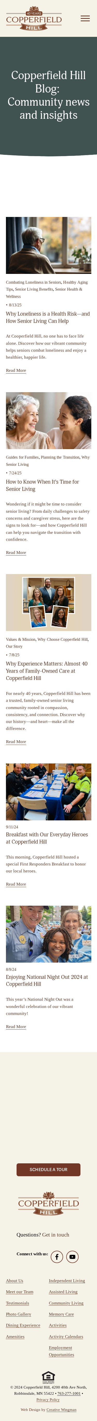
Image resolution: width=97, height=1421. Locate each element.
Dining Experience (23, 1325)
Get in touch (55, 1235)
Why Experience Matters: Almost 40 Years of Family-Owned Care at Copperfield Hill (46, 671)
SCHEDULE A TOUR (49, 1169)
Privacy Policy (48, 1400)
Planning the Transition (60, 457)
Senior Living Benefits (34, 289)
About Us (14, 1280)
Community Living (66, 1303)
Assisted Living (63, 1291)
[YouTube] (72, 1257)
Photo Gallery (18, 1314)
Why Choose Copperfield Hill (63, 639)
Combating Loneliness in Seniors (33, 282)
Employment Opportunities (61, 1351)
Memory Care (61, 1314)
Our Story (14, 646)
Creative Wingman (62, 1410)
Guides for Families (22, 457)
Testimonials (17, 1303)
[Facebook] (57, 1257)
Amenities (15, 1336)
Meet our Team (19, 1291)
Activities (58, 1325)
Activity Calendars (66, 1336)
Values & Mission (21, 639)
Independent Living (67, 1280)
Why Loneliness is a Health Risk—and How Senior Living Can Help (48, 317)
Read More (16, 370)
